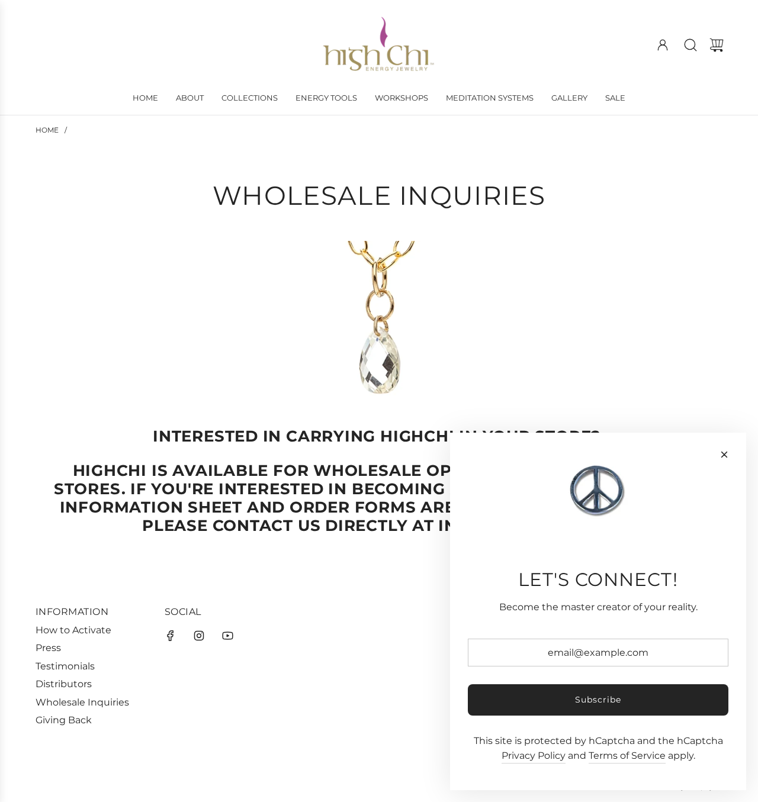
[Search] (690, 45)
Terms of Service (627, 755)
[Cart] (717, 45)
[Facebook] (171, 636)
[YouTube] (227, 636)
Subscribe (598, 699)
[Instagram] (199, 636)
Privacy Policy (534, 755)
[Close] (724, 455)
